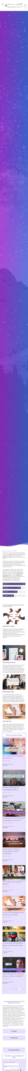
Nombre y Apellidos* (9, 1062)
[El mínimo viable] (11, 10)
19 (17, 989)
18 (14, 989)
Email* (5, 1066)
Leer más (5, 765)
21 (23, 989)
